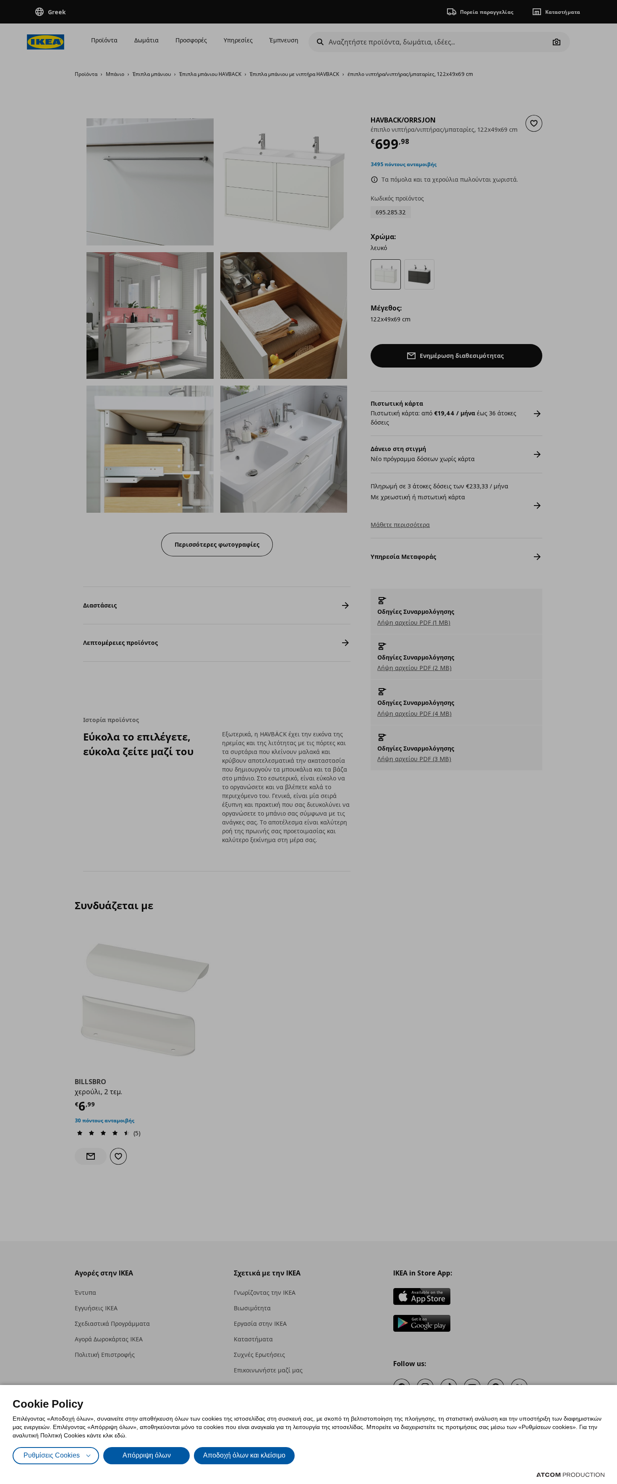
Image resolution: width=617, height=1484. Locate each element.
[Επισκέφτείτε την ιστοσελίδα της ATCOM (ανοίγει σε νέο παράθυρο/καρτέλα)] (570, 1475)
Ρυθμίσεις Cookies (52, 1455)
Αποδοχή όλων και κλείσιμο (244, 1455)
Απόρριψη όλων (147, 1455)
